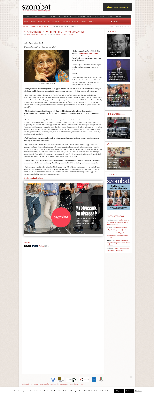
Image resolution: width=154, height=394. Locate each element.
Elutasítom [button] (129, 391)
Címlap (25, 26)
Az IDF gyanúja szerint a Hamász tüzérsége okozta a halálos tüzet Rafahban (118, 235)
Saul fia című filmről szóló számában (85, 54)
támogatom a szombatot (117, 7)
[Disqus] (63, 280)
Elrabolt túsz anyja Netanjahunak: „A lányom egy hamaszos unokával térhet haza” (118, 222)
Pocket (41, 246)
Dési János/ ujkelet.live (35, 35)
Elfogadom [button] (119, 391)
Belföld (46, 26)
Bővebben (138, 390)
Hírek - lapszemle (36, 26)
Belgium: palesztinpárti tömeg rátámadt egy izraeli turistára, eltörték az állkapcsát (118, 242)
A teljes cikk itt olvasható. (33, 178)
